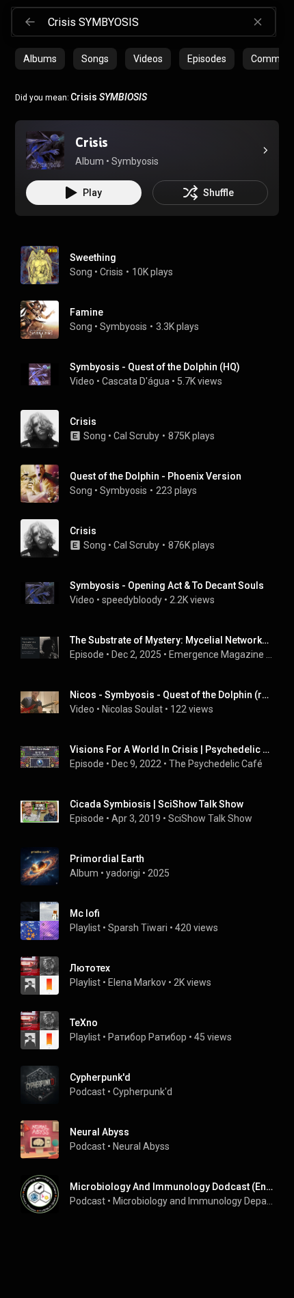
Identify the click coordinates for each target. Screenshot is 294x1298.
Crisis (111, 271)
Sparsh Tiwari (138, 927)
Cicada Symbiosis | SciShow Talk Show (156, 804)
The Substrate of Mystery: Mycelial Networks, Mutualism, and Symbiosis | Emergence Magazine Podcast (172, 640)
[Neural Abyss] (152, 1139)
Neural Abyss (141, 1146)
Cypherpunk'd (142, 1091)
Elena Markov (137, 982)
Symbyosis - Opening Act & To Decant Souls (167, 585)
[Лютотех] (152, 975)
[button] (45, 150)
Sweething (93, 257)
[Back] (30, 22)
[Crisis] (45, 150)
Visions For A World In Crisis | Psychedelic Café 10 (172, 749)
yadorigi (123, 873)
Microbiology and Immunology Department (193, 1201)
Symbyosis (123, 326)
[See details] (265, 150)
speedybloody (132, 599)
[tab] (40, 59)
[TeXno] (152, 1030)
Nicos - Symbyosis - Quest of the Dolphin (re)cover (172, 694)
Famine (86, 312)
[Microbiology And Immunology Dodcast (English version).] (152, 1194)
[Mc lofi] (152, 921)
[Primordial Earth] (152, 866)
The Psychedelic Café (216, 763)
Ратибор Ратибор (147, 1037)
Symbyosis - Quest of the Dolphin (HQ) (155, 366)
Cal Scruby (136, 435)
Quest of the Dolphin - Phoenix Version (155, 476)
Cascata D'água (136, 381)
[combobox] (161, 22)
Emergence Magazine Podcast (221, 654)
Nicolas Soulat (132, 709)
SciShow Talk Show (210, 818)
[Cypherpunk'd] (152, 1085)
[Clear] (258, 22)
